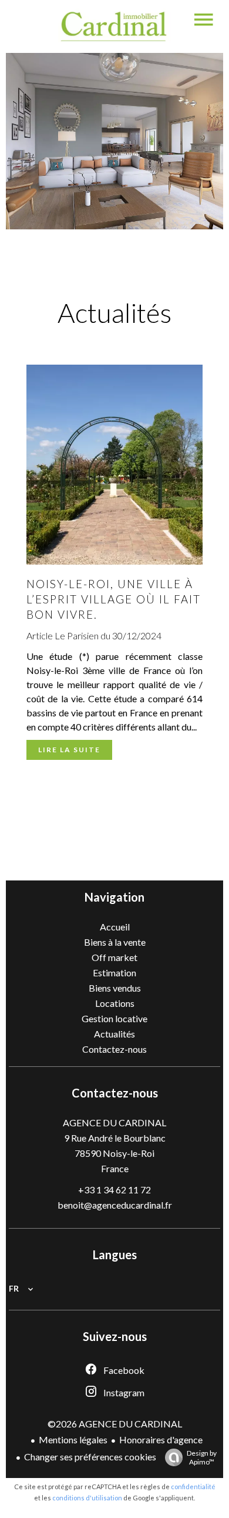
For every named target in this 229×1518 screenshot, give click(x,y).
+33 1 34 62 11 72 (114, 1189)
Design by (202, 1457)
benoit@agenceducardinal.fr (115, 1204)
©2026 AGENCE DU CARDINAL (115, 1423)
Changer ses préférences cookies (90, 1456)
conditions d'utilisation (87, 1498)
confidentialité (193, 1486)
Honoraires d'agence (161, 1439)
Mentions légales (73, 1439)
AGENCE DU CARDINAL (114, 1122)
